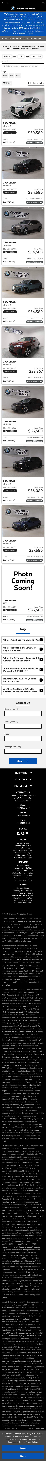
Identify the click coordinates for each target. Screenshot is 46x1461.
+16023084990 (23, 815)
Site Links (21, 779)
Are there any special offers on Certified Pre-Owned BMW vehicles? (20, 690)
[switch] (43, 2)
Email (11, 721)
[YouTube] (27, 833)
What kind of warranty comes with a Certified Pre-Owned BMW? (21, 659)
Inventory (21, 773)
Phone (7, 734)
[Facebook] (19, 833)
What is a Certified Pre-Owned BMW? (21, 640)
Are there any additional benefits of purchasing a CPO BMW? (21, 669)
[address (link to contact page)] (2, 2)
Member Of (21, 786)
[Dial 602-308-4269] (7, 2)
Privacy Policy (31, 1442)
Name (11, 709)
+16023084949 (23, 823)
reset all (5, 61)
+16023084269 (23, 808)
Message (12, 746)
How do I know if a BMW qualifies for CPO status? (19, 680)
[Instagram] (23, 833)
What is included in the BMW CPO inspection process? (19, 649)
